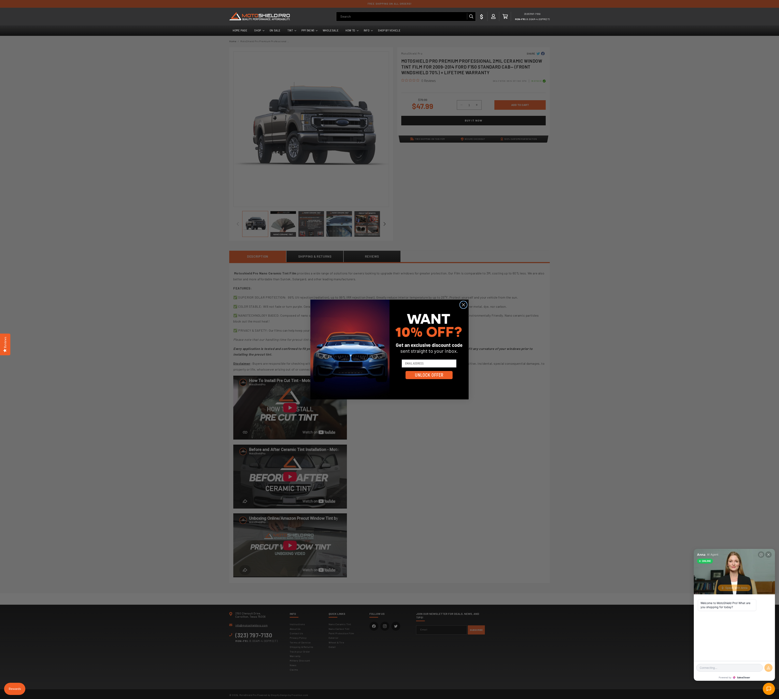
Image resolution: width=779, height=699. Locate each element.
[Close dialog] (463, 304)
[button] (505, 16)
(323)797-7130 (532, 13)
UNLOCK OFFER (429, 375)
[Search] (471, 16)
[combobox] (406, 16)
